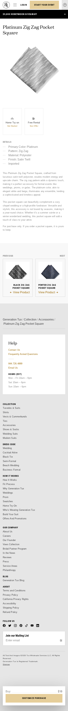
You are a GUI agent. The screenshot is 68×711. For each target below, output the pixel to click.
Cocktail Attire (10, 452)
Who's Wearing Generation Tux (19, 510)
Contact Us (14, 350)
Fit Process (9, 484)
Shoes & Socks (11, 429)
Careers (7, 536)
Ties (5, 421)
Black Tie (8, 456)
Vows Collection (11, 544)
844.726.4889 (15, 363)
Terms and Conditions (14, 590)
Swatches (8, 501)
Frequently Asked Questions (23, 354)
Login (23, 5)
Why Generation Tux (13, 488)
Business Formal (11, 469)
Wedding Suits (10, 433)
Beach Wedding (11, 465)
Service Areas (10, 566)
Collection (30, 319)
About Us (8, 531)
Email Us (13, 367)
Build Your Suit (10, 514)
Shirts (6, 412)
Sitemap (6, 664)
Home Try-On (10, 505)
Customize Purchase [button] (34, 698)
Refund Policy (10, 612)
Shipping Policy (11, 607)
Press (6, 561)
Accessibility (9, 603)
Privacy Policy (10, 595)
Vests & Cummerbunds (15, 416)
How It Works (10, 480)
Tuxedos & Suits (11, 408)
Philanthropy (9, 570)
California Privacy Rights (16, 599)
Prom (5, 497)
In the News (9, 553)
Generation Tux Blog (13, 580)
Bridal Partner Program (15, 548)
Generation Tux (12, 319)
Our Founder (9, 540)
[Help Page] (65, 5)
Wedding (7, 448)
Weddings (8, 492)
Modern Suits (10, 438)
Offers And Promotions (15, 518)
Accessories (46, 319)
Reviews (7, 557)
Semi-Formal (9, 461)
